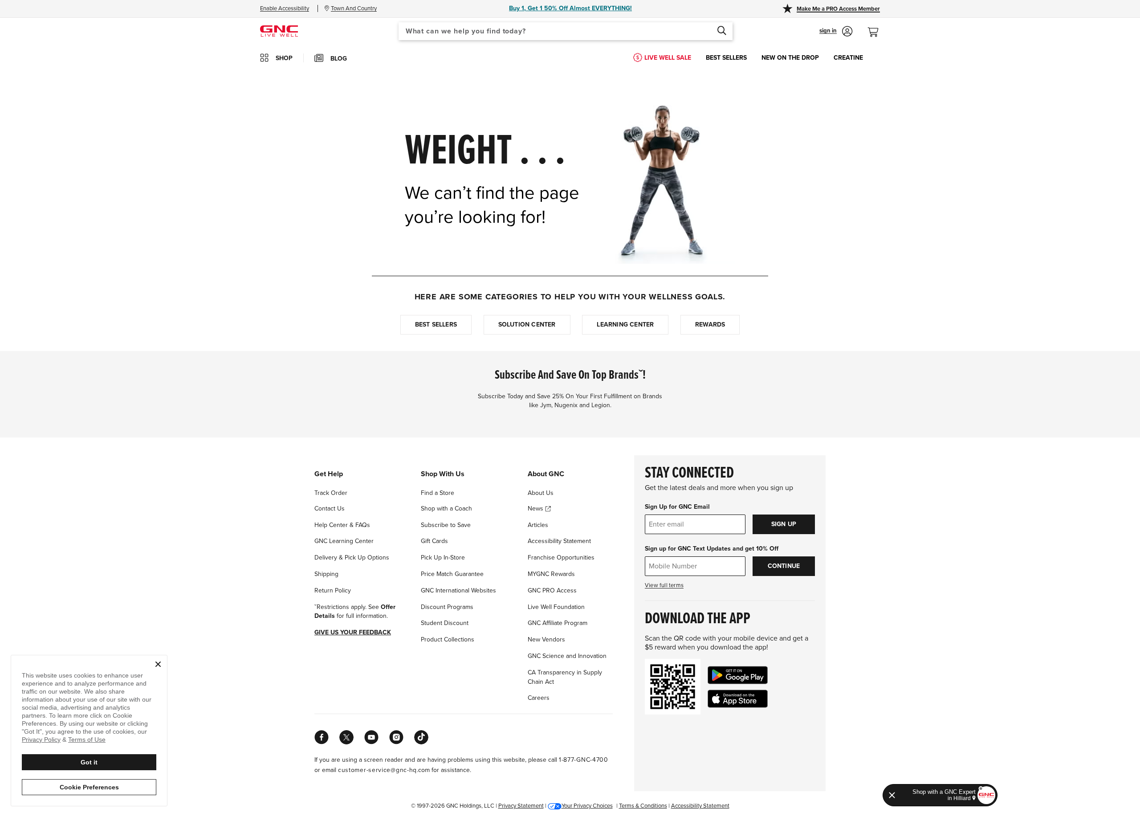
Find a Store (437, 493)
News (536, 508)
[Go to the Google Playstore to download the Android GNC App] (738, 675)
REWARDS (710, 324)
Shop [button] (284, 58)
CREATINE (848, 57)
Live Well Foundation (556, 607)
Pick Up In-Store (443, 557)
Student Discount (444, 623)
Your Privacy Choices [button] (587, 805)
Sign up (783, 524)
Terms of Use (87, 739)
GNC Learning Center (344, 541)
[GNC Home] (279, 30)
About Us (541, 493)
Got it (89, 762)
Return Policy (332, 590)
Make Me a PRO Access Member (838, 8)
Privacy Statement (521, 805)
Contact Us (329, 508)
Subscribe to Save (446, 525)
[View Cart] (877, 27)
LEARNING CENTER (625, 324)
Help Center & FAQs (342, 525)
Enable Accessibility (284, 8)
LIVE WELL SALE (667, 57)
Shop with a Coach (446, 508)
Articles (538, 525)
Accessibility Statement (559, 541)
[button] (836, 31)
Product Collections (447, 639)
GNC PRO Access (552, 590)
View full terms (664, 585)
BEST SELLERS (726, 57)
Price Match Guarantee (452, 574)
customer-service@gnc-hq (377, 770)
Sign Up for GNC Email (677, 507)
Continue (784, 566)
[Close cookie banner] (158, 664)
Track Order (330, 493)
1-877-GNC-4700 (583, 760)
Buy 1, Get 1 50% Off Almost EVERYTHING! (570, 8)
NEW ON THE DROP (790, 57)
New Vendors (546, 639)
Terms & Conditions (643, 805)
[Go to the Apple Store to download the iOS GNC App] (738, 699)
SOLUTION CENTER (527, 324)
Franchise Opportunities (561, 557)
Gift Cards (434, 541)
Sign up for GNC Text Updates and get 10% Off (711, 548)
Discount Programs (447, 607)
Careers (539, 698)
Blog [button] (338, 58)
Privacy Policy (41, 739)
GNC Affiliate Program (557, 623)
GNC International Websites (458, 590)
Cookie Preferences (89, 787)
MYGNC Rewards (551, 574)
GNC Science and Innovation (567, 656)
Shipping (326, 574)
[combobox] (566, 31)
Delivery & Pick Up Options (351, 557)
